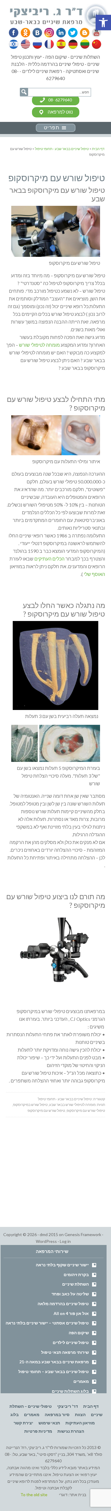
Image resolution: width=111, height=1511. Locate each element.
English (25, 44)
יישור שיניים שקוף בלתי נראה (62, 1264)
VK (36, 32)
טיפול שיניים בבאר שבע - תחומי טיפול (65, 1099)
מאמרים (81, 1381)
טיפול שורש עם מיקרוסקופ (46, 1110)
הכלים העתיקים (49, 558)
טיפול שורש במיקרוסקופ (30, 1104)
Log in (65, 1241)
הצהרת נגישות (70, 1431)
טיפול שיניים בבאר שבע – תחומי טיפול (53, 1371)
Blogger (82, 32)
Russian (37, 44)
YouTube (94, 32)
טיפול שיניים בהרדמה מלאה (63, 1303)
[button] (103, 22)
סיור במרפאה (57, 1414)
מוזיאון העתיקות (80, 1422)
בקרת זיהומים (76, 1274)
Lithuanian (83, 44)
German (72, 44)
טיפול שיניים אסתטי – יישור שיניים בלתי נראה (47, 1322)
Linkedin (59, 32)
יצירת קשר (23, 1422)
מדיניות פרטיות (38, 1431)
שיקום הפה (79, 1332)
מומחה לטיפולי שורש (39, 345)
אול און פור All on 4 (71, 1313)
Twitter (71, 32)
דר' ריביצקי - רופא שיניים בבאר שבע (59, 16)
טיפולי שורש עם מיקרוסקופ (86, 1110)
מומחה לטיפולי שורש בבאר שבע (72, 1104)
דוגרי (63, 1494)
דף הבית (91, 1406)
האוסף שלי (94, 574)
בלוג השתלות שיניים (70, 1391)
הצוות (80, 1414)
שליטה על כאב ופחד (70, 1293)
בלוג (14, 1414)
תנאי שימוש (49, 1422)
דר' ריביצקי (67, 1406)
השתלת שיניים (75, 1284)
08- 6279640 (60, 99)
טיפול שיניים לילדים (71, 1342)
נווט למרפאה (60, 111)
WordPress (46, 1241)
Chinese (95, 44)
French (49, 44)
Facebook (14, 32)
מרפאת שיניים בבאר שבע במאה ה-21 (54, 1361)
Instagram (48, 32)
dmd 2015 (49, 1234)
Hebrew (14, 44)
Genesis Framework (83, 1234)
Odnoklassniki (25, 32)
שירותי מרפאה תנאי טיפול (65, 1352)
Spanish (60, 44)
